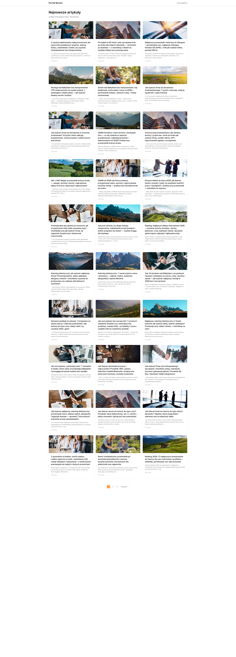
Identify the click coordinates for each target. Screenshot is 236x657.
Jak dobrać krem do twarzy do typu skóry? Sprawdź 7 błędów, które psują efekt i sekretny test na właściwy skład (164, 414)
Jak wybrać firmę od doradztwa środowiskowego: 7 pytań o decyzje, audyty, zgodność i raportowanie (165, 90)
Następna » (124, 486)
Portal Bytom (56, 3)
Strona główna (182, 3)
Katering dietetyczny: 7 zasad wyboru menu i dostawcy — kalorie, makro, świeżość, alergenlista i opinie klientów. (117, 276)
